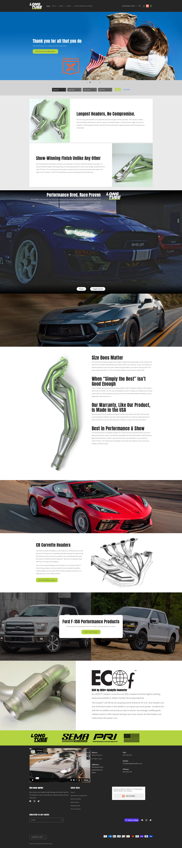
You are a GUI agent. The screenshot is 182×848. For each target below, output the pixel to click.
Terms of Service (76, 809)
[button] (54, 6)
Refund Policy (75, 802)
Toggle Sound (98, 289)
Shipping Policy (75, 805)
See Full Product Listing (47, 580)
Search (117, 89)
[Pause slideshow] (99, 82)
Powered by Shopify (48, 843)
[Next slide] (95, 82)
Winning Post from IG (127, 55)
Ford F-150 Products (91, 632)
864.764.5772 (127, 772)
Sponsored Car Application (79, 795)
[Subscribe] (61, 820)
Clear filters (126, 89)
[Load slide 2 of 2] (90, 82)
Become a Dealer (76, 799)
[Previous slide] (82, 82)
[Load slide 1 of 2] (87, 82)
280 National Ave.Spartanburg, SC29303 (98, 770)
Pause (81, 289)
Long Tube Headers (38, 843)
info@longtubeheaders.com (132, 763)
